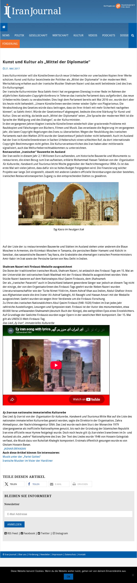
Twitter (45, 533)
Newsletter (45, 554)
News (6, 35)
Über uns (22, 554)
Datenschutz (70, 554)
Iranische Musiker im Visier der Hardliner (28, 460)
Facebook (29, 533)
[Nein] (132, 575)
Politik (19, 35)
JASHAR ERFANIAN (14, 448)
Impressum (57, 554)
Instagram (61, 533)
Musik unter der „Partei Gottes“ (22, 456)
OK (68, 576)
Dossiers (126, 35)
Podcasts (108, 35)
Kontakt (82, 554)
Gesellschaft (38, 35)
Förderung (10, 43)
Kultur (78, 35)
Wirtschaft (60, 35)
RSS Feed (12, 533)
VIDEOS (92, 35)
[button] (14, 484)
